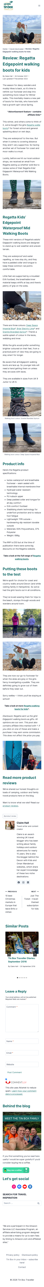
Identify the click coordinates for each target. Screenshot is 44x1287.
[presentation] (22, 943)
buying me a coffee (21, 1162)
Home (5, 49)
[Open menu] (39, 5)
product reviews (10, 806)
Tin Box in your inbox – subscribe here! (22, 1261)
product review (10, 816)
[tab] (17, 977)
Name (10, 1041)
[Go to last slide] (9, 953)
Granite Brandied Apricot (14, 332)
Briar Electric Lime (25, 328)
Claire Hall (8, 76)
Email (9, 1053)
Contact (22, 1267)
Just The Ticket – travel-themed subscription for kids (31, 900)
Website (10, 1064)
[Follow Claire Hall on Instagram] (23, 882)
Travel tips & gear (16, 49)
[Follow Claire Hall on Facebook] (19, 882)
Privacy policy (12, 1255)
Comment (11, 1007)
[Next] (35, 953)
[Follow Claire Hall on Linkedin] (28, 882)
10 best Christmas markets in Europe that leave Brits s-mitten (11, 902)
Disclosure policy (30, 1255)
